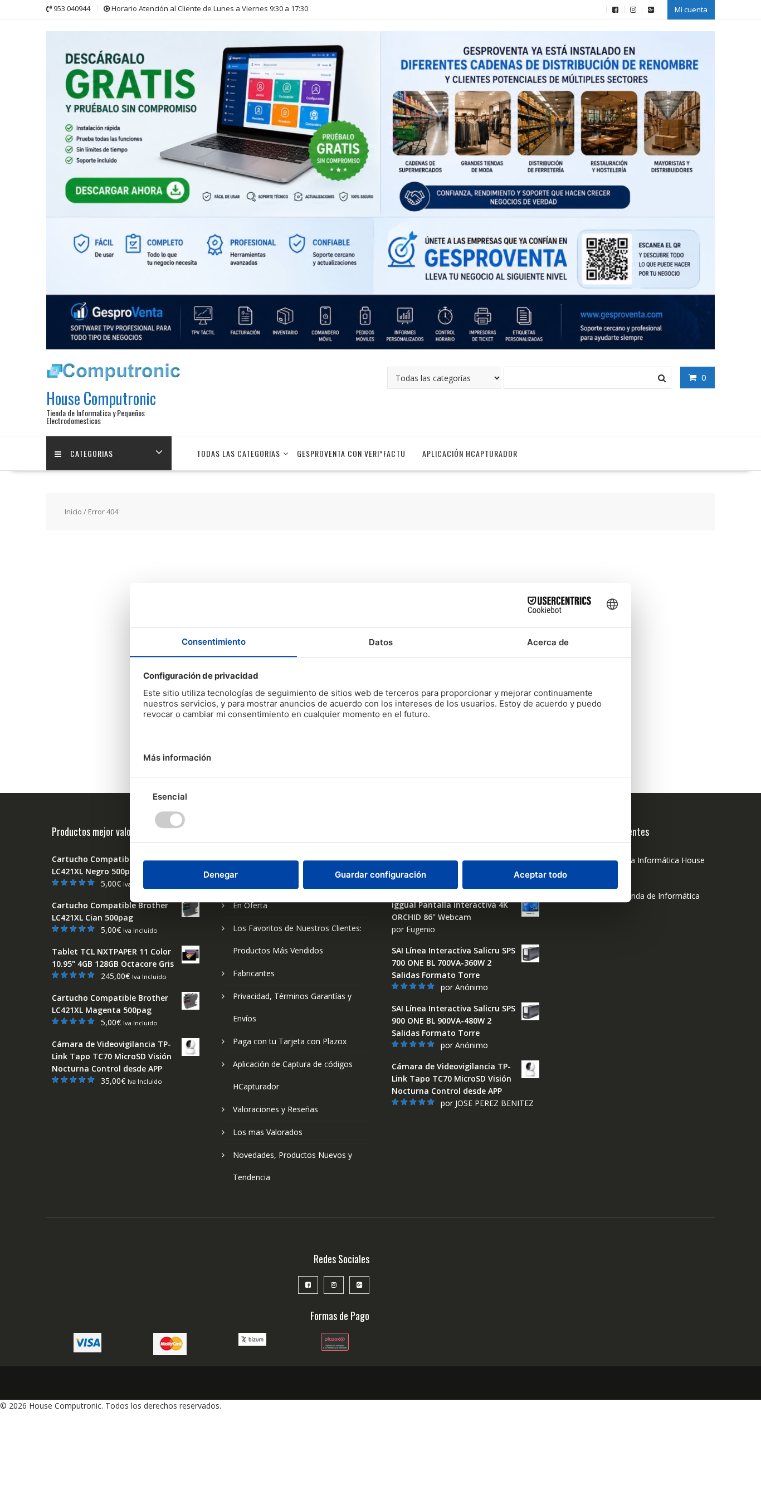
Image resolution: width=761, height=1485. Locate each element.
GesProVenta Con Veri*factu (351, 453)
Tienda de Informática (660, 895)
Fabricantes (254, 973)
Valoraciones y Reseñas (275, 1109)
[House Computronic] (380, 346)
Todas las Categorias (238, 453)
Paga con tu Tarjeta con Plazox (290, 1041)
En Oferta (250, 905)
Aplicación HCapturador (470, 453)
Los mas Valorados (268, 1132)
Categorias (91, 453)
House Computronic (101, 398)
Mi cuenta (691, 9)
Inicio (73, 512)
